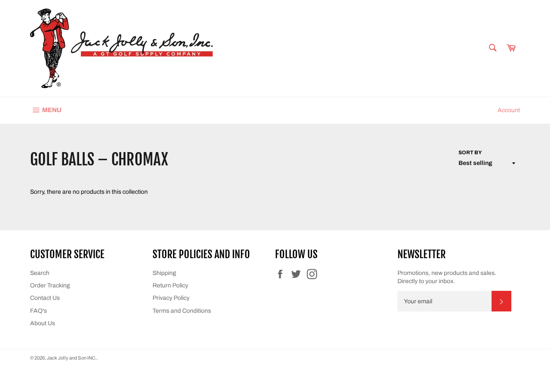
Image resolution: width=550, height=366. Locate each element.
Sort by (470, 152)
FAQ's (38, 311)
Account (509, 110)
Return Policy (170, 285)
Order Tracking (50, 285)
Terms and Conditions (182, 311)
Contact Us (45, 298)
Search (39, 273)
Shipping (164, 273)
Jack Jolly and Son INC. (72, 357)
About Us (42, 323)
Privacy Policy (171, 298)
